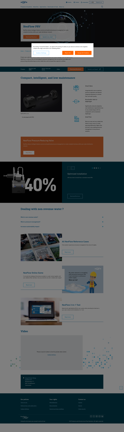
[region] (62, 50)
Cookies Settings (41, 53)
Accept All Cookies (83, 53)
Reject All (68, 53)
